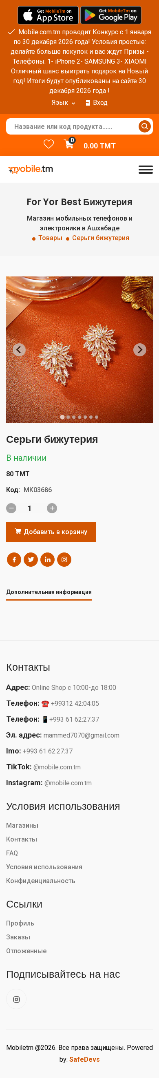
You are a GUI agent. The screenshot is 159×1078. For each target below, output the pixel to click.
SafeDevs (84, 1059)
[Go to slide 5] (85, 417)
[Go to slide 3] (73, 417)
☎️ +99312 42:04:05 (70, 703)
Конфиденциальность (40, 881)
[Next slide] (139, 349)
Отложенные (26, 951)
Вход (100, 102)
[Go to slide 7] (96, 417)
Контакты (21, 839)
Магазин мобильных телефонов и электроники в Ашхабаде (79, 223)
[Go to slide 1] (62, 417)
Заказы (18, 937)
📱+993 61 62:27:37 (70, 719)
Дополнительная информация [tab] (49, 592)
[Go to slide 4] (79, 417)
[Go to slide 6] (91, 417)
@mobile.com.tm (57, 767)
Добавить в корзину (54, 532)
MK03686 (38, 490)
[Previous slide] (19, 349)
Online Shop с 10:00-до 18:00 (74, 687)
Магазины (22, 825)
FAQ (12, 853)
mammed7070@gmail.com (81, 735)
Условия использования (44, 867)
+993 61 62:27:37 (48, 751)
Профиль (20, 923)
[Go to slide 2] (68, 417)
